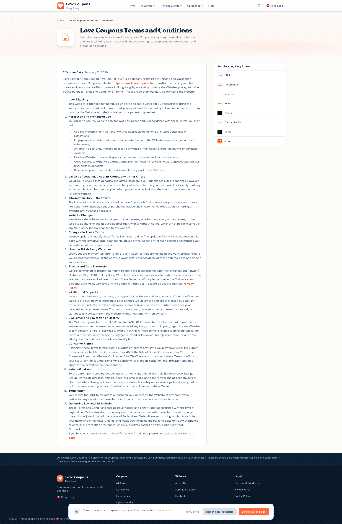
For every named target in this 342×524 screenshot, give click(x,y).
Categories (193, 5)
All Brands (146, 5)
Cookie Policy (242, 496)
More (211, 5)
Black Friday (123, 496)
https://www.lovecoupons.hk (133, 83)
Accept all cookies (254, 511)
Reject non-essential (219, 511)
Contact (180, 496)
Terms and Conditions (247, 483)
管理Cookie (192, 511)
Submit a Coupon (185, 489)
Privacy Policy (242, 489)
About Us (180, 483)
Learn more (164, 510)
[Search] (259, 5)
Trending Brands (169, 5)
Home (132, 5)
